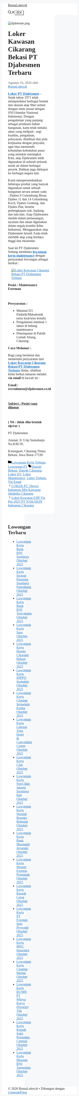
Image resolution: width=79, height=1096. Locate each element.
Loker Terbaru (36, 478)
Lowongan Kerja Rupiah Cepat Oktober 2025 (23, 895)
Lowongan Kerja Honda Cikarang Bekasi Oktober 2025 (23, 655)
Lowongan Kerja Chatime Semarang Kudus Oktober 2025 (23, 704)
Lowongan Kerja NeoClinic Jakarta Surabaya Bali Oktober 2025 (23, 789)
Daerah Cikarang (30, 470)
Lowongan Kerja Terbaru (28, 462)
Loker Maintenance (19, 476)
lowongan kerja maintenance (27, 253)
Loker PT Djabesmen (23, 93)
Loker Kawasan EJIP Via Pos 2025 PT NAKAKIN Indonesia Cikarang (26, 501)
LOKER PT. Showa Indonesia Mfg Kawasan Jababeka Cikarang (24, 489)
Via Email (14, 482)
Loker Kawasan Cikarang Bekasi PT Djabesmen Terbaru (27, 366)
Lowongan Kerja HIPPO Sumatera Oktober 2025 (23, 679)
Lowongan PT (17, 466)
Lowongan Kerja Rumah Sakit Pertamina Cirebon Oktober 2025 (23, 1035)
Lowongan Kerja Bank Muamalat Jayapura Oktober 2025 (23, 844)
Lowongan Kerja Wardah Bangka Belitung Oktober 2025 (23, 818)
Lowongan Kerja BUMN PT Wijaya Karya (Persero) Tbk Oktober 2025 (23, 1001)
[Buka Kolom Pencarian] (11, 13)
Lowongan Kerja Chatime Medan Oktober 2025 (23, 971)
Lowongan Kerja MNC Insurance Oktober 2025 (23, 948)
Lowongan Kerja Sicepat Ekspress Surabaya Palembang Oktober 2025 (23, 581)
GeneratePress (17, 1092)
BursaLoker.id (17, 5)
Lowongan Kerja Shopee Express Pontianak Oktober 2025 (23, 871)
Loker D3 (14, 474)
